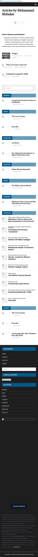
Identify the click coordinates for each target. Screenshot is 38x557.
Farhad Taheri (15, 76)
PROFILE (7, 95)
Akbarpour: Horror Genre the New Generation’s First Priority (24, 202)
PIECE (6, 112)
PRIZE (6, 181)
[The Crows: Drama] (6, 120)
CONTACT (5, 360)
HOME (4, 354)
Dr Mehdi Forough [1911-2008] (17, 74)
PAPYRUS (5, 403)
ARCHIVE (4, 357)
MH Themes (30, 554)
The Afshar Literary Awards (21, 185)
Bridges (15, 53)
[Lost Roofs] (6, 147)
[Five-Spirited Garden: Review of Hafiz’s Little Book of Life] (6, 157)
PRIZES (4, 396)
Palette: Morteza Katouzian (21, 169)
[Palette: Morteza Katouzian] (6, 173)
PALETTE (7, 164)
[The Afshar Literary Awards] (6, 189)
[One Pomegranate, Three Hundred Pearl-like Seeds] (6, 338)
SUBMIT (4, 364)
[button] (35, 4)
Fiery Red (15, 127)
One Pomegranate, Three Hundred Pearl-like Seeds (24, 334)
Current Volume (19, 506)
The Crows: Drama (18, 116)
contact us (17, 547)
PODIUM (7, 197)
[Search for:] (19, 88)
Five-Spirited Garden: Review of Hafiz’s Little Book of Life (23, 154)
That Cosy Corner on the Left (16, 65)
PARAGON (7, 138)
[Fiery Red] (6, 131)
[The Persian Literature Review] (11, 1)
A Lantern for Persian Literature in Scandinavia (24, 101)
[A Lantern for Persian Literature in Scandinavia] (6, 104)
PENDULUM (5, 406)
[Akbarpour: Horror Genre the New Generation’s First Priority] (6, 206)
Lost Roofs (15, 143)
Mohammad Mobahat (20, 67)
